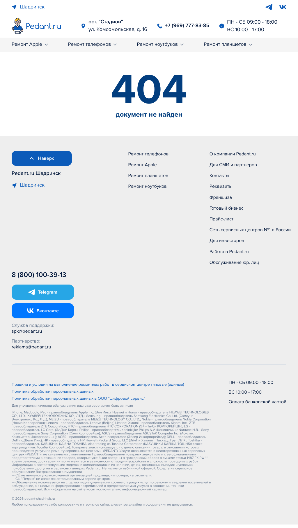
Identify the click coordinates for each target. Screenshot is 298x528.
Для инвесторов (227, 240)
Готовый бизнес (227, 208)
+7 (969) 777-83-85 (187, 25)
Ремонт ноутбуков (157, 44)
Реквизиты (221, 186)
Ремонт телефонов (89, 44)
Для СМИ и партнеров (233, 165)
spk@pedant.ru (27, 331)
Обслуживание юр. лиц (234, 262)
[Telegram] (268, 6)
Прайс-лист (222, 219)
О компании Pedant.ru (233, 154)
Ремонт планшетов (225, 44)
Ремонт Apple (27, 44)
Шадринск (32, 7)
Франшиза (221, 197)
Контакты (219, 175)
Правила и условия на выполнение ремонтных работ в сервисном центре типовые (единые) (98, 385)
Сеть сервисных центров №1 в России (250, 230)
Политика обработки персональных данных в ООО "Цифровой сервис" (78, 399)
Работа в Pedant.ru (229, 252)
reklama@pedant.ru (31, 347)
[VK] (282, 6)
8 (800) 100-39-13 (39, 275)
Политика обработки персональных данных (52, 392)
